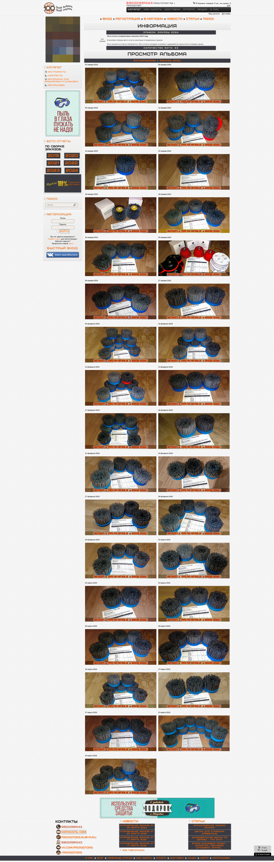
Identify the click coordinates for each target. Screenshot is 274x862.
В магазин (153, 18)
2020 (72, 155)
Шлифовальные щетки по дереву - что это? (209, 838)
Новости (175, 18)
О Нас (214, 9)
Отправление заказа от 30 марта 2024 (137, 827)
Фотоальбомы (145, 60)
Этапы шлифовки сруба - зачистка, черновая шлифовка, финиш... (209, 845)
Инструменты (57, 72)
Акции (202, 9)
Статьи (192, 18)
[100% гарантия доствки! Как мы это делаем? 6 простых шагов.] (62, 39)
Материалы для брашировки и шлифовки (61, 80)
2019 (53, 155)
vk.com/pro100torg (77, 847)
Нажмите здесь (54, 239)
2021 (53, 163)
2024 (72, 170)
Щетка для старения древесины (209, 833)
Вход (107, 18)
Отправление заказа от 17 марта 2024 (137, 838)
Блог (100, 858)
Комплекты (55, 76)
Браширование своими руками (210, 827)
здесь (71, 244)
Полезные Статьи (120, 858)
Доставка (172, 9)
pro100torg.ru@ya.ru (79, 837)
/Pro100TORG (71, 852)
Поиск (208, 18)
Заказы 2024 (170, 60)
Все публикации (134, 850)
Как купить (153, 9)
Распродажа (56, 85)
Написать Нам (74, 832)
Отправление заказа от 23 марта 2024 (137, 833)
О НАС (89, 858)
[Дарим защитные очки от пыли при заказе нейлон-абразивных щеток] (62, 113)
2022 (71, 163)
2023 (53, 170)
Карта (204, 858)
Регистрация (128, 18)
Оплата (189, 9)
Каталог (134, 9)
